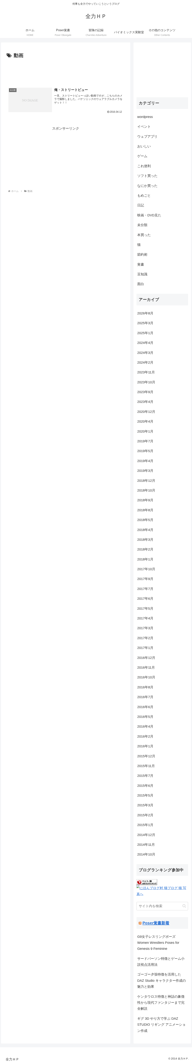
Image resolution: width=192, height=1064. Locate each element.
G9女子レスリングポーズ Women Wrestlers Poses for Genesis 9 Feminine (158, 943)
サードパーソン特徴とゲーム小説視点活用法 (160, 962)
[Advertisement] (66, 71)
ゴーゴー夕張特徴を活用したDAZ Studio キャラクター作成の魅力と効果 (161, 980)
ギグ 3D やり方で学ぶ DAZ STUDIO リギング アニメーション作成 (161, 1025)
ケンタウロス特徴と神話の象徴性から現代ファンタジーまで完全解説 (160, 1003)
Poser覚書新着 (155, 923)
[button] (184, 906)
